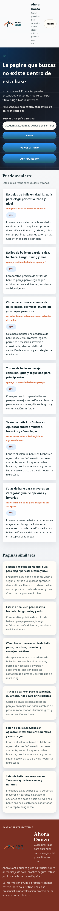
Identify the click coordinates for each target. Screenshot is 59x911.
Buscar (29, 135)
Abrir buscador (29, 158)
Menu (50, 23)
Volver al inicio (29, 147)
